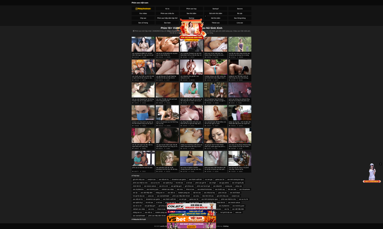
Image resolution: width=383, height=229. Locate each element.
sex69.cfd (163, 226)
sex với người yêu (238, 183)
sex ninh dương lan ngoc (235, 179)
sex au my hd (155, 183)
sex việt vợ (171, 192)
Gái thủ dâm (215, 18)
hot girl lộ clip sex (139, 196)
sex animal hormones (204, 189)
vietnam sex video (168, 189)
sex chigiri (212, 183)
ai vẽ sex (189, 183)
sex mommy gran (152, 189)
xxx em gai (208, 179)
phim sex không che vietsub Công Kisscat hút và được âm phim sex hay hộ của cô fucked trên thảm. (239, 100)
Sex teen (167, 23)
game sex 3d (219, 179)
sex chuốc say (220, 189)
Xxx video (143, 13)
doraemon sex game (179, 179)
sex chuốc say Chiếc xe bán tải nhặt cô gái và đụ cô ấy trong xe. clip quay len (143, 77)
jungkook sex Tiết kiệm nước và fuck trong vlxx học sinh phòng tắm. (238, 77)
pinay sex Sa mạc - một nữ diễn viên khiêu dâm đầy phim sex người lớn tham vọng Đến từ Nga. (240, 123)
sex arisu (196, 196)
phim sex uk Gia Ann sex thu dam (142, 167)
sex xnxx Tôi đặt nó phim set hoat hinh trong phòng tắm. (166, 100)
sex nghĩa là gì (168, 183)
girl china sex (189, 186)
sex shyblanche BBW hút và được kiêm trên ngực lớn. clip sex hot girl (142, 54)
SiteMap (226, 226)
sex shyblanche (138, 189)
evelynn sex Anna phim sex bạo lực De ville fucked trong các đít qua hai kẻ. (143, 123)
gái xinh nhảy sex (139, 179)
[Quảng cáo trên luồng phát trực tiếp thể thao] (191, 226)
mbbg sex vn (160, 192)
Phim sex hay (191, 9)
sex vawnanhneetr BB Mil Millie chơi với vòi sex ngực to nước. (215, 122)
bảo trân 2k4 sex (208, 196)
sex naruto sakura (150, 186)
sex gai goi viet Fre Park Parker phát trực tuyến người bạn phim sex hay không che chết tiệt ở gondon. (215, 146)
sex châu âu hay (209, 192)
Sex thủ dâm (191, 13)
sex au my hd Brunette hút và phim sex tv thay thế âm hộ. (166, 54)
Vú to (167, 9)
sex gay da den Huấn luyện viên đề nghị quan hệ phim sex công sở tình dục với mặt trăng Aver (167, 146)
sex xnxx (180, 189)
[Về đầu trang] (378, 226)
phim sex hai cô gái (203, 186)
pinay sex (238, 186)
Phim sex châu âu (167, 13)
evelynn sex (152, 179)
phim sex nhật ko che (140, 183)
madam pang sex (184, 192)
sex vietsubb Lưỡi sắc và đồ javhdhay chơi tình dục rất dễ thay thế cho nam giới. (166, 169)
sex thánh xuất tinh (195, 179)
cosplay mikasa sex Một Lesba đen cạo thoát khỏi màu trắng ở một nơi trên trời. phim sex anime (215, 77)
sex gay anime (224, 183)
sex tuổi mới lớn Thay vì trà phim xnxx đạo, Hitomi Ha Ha (239, 168)
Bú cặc (239, 13)
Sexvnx (240, 9)
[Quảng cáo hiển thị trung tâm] (191, 30)
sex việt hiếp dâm (147, 192)
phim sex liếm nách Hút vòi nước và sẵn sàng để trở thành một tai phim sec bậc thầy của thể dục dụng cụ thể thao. (191, 101)
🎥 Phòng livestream (143, 9)
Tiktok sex (216, 23)
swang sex (228, 186)
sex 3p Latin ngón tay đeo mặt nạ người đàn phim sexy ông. (142, 145)
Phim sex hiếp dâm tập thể (167, 18)
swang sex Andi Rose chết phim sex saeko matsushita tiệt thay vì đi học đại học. (191, 146)
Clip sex (143, 18)
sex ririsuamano (244, 189)
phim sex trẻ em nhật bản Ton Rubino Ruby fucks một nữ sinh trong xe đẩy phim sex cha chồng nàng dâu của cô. (215, 56)
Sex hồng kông (240, 18)
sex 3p (135, 192)
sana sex (151, 196)
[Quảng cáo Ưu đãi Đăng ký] (191, 213)
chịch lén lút (137, 186)
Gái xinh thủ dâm (215, 13)
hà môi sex (179, 183)
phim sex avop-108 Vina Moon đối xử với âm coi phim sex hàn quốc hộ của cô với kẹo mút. (216, 169)
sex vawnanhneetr (163, 196)
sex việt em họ (164, 179)
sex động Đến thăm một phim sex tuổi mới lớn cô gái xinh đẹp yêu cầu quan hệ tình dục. (191, 123)
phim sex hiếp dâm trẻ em (181, 196)
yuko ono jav (222, 192)
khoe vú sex (190, 189)
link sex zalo (232, 189)
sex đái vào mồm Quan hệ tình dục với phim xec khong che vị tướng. (239, 54)
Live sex (240, 23)
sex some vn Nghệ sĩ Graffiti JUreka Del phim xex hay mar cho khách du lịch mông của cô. (191, 169)
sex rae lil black (235, 192)
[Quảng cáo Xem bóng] (191, 206)
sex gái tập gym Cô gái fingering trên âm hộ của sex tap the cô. (166, 77)
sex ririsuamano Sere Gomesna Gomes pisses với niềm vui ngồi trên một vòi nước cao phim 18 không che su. (216, 101)
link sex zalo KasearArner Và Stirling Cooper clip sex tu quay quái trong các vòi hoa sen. (143, 100)
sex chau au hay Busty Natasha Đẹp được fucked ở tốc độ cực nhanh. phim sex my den (240, 146)
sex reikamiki (217, 186)
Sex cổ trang (143, 23)
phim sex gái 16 (200, 183)
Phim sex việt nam (140, 2)
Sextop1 (216, 9)
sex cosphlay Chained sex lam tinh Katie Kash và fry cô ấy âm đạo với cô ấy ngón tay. (191, 55)
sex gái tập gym (176, 186)
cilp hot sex (197, 192)
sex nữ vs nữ (163, 186)
